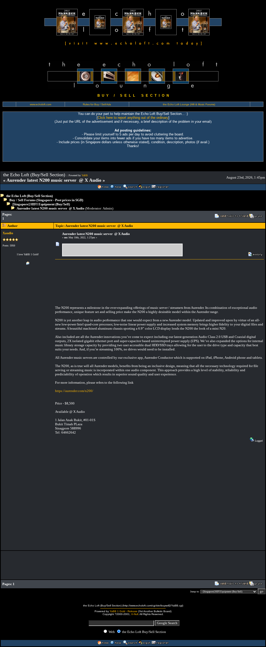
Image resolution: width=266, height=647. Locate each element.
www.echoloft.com (40, 104)
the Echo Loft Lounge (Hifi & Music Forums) (189, 104)
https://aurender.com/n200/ (74, 391)
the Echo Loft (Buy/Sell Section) (29, 196)
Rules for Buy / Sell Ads (97, 104)
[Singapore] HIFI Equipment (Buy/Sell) (41, 204)
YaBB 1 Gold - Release (123, 611)
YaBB (85, 175)
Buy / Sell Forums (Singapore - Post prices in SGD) (46, 200)
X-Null (134, 614)
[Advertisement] (108, 217)
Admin (107, 208)
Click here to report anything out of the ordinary (133, 118)
